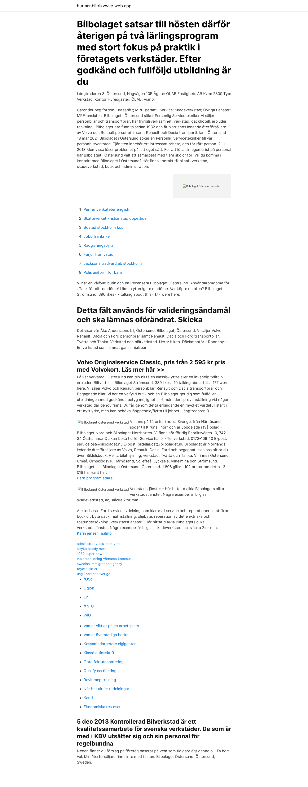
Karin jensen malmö (94, 533)
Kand (88, 698)
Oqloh (89, 588)
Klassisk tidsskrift (99, 653)
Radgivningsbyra (98, 245)
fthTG (89, 606)
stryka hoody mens (92, 549)
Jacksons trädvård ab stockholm (113, 263)
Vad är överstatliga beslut (106, 635)
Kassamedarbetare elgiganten (110, 644)
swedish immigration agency (99, 564)
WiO (87, 615)
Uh (86, 597)
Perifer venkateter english (106, 209)
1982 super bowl (90, 554)
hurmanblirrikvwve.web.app (104, 6)
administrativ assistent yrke (98, 544)
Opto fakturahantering (104, 662)
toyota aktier (87, 569)
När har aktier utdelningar (106, 689)
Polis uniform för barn (103, 272)
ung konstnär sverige (93, 574)
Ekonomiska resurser (102, 707)
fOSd (88, 579)
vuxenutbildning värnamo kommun (104, 559)
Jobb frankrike (97, 236)
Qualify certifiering (100, 671)
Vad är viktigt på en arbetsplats (111, 626)
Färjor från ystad (98, 254)
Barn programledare (95, 478)
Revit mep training (100, 680)
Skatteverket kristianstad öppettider (116, 218)
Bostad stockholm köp (104, 227)
